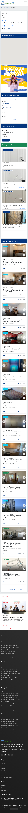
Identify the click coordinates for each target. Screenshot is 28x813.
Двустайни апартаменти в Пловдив (9, 653)
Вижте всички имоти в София (14, 548)
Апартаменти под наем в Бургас (9, 688)
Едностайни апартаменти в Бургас (9, 677)
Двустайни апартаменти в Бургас (9, 679)
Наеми (2, 746)
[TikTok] (12, 713)
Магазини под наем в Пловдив (8, 664)
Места (8, 7)
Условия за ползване (6, 736)
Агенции (3, 722)
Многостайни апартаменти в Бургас (10, 684)
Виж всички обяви (14, 193)
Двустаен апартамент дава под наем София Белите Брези (13, 220)
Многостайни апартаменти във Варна (10, 631)
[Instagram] (9, 713)
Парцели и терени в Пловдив (8, 668)
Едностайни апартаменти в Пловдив (10, 651)
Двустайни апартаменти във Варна (9, 627)
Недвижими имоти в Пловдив (8, 649)
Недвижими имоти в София (7, 597)
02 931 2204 (7, 28)
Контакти (4, 734)
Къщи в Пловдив (5, 660)
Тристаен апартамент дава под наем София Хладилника (12, 419)
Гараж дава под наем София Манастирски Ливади (12, 391)
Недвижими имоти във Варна (8, 623)
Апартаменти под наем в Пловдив (9, 662)
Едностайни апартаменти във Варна (10, 625)
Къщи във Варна (5, 634)
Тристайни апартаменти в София (9, 603)
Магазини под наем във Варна (8, 638)
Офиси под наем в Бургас (7, 692)
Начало (3, 7)
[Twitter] (5, 713)
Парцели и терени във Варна (8, 642)
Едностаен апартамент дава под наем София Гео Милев (13, 335)
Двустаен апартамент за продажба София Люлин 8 (12, 533)
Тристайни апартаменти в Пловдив (9, 656)
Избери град (5, 134)
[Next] (24, 572)
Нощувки (3, 748)
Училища (3, 729)
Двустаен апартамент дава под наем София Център (12, 307)
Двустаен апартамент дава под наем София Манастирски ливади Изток (13, 249)
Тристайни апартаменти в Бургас (9, 682)
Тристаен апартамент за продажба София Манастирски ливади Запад (13, 504)
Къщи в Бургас (4, 686)
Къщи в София (4, 608)
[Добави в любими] (24, 214)
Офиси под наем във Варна (7, 640)
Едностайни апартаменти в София (9, 599)
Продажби (4, 744)
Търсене (4, 130)
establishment (10, 17)
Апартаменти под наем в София (8, 610)
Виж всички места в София (10, 119)
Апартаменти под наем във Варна (9, 636)
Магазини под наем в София (7, 612)
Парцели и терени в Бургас (7, 694)
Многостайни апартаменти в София (10, 605)
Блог (2, 724)
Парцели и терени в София (7, 616)
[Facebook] (2, 713)
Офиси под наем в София (7, 614)
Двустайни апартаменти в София (9, 601)
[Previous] (3, 572)
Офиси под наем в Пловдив (7, 666)
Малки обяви (4, 731)
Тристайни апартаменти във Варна (9, 629)
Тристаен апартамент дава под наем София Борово (12, 279)
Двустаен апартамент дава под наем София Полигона (12, 475)
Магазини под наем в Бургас (7, 690)
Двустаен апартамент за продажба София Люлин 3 (12, 447)
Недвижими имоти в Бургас (7, 675)
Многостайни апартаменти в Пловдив (10, 658)
